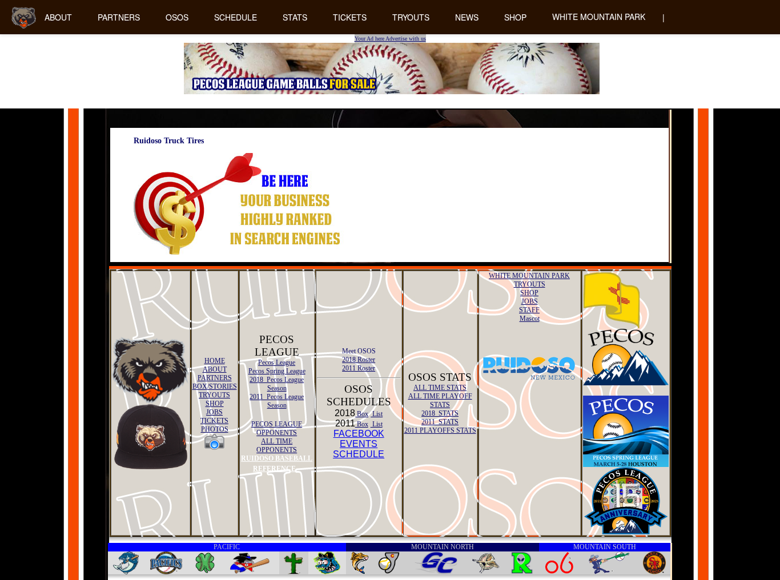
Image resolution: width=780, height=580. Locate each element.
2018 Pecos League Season (277, 384)
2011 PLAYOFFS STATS (440, 430)
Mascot (530, 319)
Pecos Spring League (276, 371)
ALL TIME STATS (440, 388)
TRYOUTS (410, 17)
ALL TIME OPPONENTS (276, 445)
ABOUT (58, 17)
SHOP (515, 17)
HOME (214, 361)
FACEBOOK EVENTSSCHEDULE (358, 444)
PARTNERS (119, 17)
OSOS (177, 17)
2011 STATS (440, 422)
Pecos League (276, 362)
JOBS (214, 412)
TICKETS (350, 17)
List (377, 414)
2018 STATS (440, 413)
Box (361, 414)
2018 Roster (358, 360)
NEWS (467, 17)
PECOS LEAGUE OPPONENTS (276, 428)
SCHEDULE (235, 17)
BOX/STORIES (214, 386)
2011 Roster (358, 368)
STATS (295, 17)
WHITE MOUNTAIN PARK (598, 16)
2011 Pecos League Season (277, 401)
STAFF (529, 310)
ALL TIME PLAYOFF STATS (440, 400)
